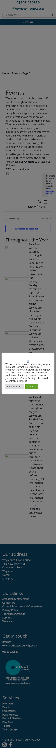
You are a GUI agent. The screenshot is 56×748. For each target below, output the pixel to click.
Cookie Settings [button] (14, 386)
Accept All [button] (31, 386)
